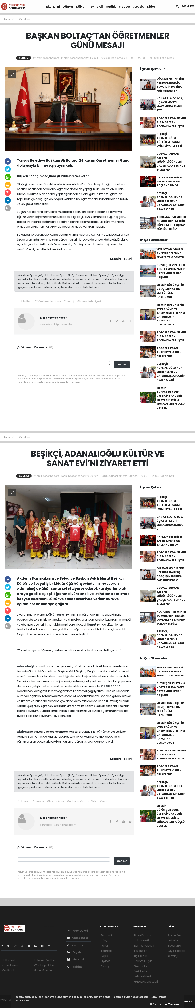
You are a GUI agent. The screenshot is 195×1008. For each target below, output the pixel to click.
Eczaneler (140, 951)
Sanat (61, 615)
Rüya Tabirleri (176, 951)
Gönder (122, 364)
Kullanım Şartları (44, 960)
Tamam (173, 1004)
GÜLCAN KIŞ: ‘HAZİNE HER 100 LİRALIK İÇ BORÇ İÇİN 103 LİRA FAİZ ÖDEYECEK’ (170, 85)
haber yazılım (8, 1004)
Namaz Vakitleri (144, 946)
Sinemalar (140, 966)
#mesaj (68, 301)
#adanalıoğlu (75, 801)
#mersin (38, 801)
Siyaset (124, 6)
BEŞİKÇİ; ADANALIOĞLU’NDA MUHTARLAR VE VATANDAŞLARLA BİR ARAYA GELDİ (171, 201)
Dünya (68, 6)
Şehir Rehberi (142, 976)
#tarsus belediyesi (89, 301)
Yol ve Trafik (142, 940)
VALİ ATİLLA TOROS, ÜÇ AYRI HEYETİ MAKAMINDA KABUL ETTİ (170, 104)
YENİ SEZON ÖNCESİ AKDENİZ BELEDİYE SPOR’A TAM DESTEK (170, 253)
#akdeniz (23, 801)
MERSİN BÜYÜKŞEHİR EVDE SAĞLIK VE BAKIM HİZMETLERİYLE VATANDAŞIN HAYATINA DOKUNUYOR (171, 314)
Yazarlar (77, 945)
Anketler (173, 940)
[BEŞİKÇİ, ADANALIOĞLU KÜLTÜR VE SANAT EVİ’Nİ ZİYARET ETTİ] (68, 527)
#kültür (92, 801)
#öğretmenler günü (47, 301)
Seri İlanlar (140, 971)
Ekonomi (53, 6)
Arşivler (77, 952)
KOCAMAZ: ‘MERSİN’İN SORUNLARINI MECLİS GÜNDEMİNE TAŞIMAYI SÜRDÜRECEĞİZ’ (171, 223)
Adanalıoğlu (26, 666)
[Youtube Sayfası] (23, 946)
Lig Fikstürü (141, 956)
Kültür (81, 6)
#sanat (104, 801)
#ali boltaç (24, 301)
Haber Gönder (43, 970)
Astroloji (172, 956)
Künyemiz (78, 959)
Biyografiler (175, 946)
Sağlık (111, 6)
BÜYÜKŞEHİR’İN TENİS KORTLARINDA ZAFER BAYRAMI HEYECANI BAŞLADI (171, 271)
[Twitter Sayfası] (10, 946)
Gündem (24, 19)
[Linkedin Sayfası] (30, 946)
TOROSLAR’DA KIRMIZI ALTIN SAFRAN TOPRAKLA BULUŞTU (171, 122)
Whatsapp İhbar (44, 965)
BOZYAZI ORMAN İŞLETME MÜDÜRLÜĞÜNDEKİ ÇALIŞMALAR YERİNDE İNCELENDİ (171, 162)
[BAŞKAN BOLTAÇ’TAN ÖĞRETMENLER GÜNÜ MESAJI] (68, 109)
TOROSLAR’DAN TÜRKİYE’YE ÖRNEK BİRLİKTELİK (169, 352)
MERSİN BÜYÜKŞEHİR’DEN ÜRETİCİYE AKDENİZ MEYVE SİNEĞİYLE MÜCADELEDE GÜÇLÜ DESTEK (171, 397)
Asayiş (138, 6)
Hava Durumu (143, 935)
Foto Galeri (80, 931)
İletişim (76, 967)
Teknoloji (96, 6)
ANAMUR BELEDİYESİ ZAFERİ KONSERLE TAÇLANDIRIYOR (170, 181)
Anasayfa (10, 19)
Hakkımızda (9, 960)
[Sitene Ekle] (50, 946)
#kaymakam (55, 801)
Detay (156, 1004)
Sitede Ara (174, 935)
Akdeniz (23, 732)
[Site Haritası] (44, 946)
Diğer (151, 6)
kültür (106, 686)
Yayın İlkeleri (9, 965)
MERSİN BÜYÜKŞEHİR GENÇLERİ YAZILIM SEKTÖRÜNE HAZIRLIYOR (170, 291)
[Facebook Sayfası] (3, 946)
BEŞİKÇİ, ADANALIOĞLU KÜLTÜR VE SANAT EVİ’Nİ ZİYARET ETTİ (169, 140)
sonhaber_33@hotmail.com (58, 324)
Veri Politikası (10, 970)
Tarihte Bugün (143, 961)
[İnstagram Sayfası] (17, 946)
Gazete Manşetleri (146, 981)
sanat (48, 629)
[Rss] (37, 946)
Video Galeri (80, 938)
